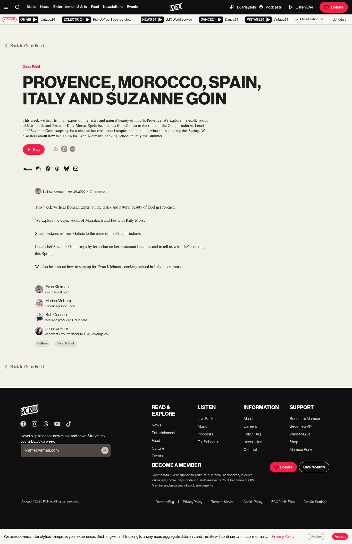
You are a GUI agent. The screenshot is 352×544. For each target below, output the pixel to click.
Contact (250, 449)
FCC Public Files (280, 502)
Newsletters (113, 7)
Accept (340, 536)
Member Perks (301, 449)
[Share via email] (75, 169)
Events (132, 7)
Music (31, 7)
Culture (42, 343)
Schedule (339, 19)
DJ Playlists (246, 7)
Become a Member (305, 418)
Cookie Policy (250, 502)
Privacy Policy (190, 502)
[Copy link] (38, 169)
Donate (337, 7)
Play (36, 149)
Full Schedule (208, 442)
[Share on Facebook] (48, 169)
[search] (19, 7)
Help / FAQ (252, 434)
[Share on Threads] (57, 169)
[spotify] (72, 150)
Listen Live (304, 7)
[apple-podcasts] (64, 150)
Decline (316, 536)
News (44, 7)
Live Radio (206, 418)
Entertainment (163, 433)
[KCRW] (29, 414)
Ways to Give (300, 434)
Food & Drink (66, 343)
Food (95, 7)
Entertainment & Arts (70, 7)
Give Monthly (314, 467)
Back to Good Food (27, 45)
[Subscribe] (104, 450)
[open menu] (7, 7)
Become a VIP (301, 426)
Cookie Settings (315, 502)
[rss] (56, 150)
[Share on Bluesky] (66, 169)
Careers (250, 426)
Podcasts (274, 7)
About (249, 418)
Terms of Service (220, 502)
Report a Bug (165, 502)
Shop (294, 442)
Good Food (31, 67)
